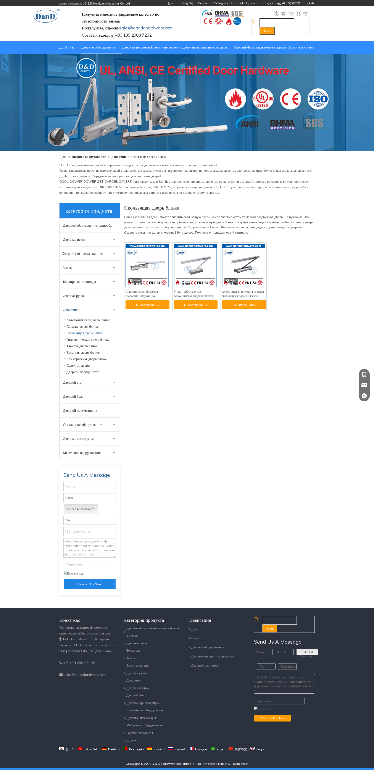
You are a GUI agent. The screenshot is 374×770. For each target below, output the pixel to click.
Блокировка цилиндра (79, 281)
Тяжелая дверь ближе (82, 346)
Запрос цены (149, 305)
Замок (67, 267)
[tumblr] (276, 13)
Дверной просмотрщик (80, 410)
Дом (194, 629)
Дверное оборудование (207, 647)
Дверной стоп (73, 382)
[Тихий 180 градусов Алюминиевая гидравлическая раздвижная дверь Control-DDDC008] (195, 265)
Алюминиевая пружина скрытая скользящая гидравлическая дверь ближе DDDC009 (243, 294)
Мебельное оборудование (82, 452)
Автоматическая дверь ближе (88, 320)
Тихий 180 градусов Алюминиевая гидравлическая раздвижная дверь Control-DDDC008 (193, 294)
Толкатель (133, 650)
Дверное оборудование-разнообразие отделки (91, 225)
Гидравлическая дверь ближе (87, 339)
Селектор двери (78, 365)
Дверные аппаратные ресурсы (212, 656)
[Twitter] (291, 13)
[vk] (305, 13)
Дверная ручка (74, 296)
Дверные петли (74, 239)
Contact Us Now (90, 584)
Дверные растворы (204, 665)
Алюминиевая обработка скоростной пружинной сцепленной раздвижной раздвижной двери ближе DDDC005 (142, 294)
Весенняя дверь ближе (83, 352)
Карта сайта (240, 764)
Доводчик (70, 310)
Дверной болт (73, 396)
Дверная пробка (137, 688)
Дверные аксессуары (78, 438)
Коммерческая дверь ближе (86, 359)
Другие (131, 740)
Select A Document (80, 509)
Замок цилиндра (137, 665)
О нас (195, 638)
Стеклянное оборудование (82, 424)
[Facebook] (298, 13)
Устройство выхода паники (83, 253)
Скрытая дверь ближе (82, 326)
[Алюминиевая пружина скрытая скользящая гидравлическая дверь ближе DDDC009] (243, 265)
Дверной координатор (82, 372)
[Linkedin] (283, 13)
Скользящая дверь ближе (84, 333)
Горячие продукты (139, 733)
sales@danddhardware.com (85, 675)
